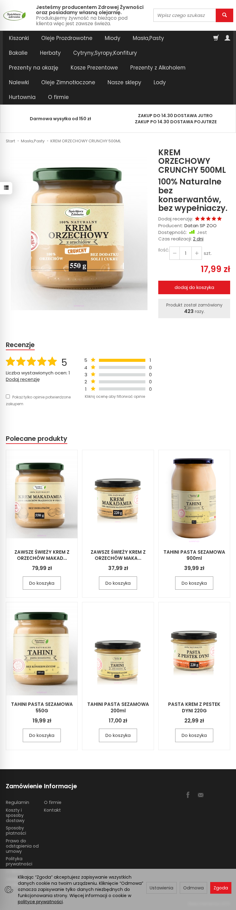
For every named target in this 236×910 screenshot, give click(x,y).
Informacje (60, 786)
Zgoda (221, 888)
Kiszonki (19, 38)
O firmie (58, 97)
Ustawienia (161, 888)
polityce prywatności (40, 902)
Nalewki (19, 82)
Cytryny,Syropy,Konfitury (105, 53)
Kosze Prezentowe (94, 67)
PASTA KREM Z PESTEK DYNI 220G (194, 707)
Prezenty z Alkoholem (158, 67)
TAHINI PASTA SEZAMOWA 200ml (118, 707)
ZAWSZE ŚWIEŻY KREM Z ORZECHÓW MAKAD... (41, 555)
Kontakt (52, 810)
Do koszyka (41, 583)
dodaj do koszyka (194, 287)
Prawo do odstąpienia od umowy (22, 846)
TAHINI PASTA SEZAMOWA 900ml (194, 555)
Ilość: (163, 250)
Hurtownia (22, 97)
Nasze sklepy (124, 82)
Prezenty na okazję (33, 67)
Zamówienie (23, 786)
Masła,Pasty (148, 38)
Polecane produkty (36, 438)
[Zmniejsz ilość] (196, 253)
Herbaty (50, 53)
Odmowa (193, 888)
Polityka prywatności (19, 861)
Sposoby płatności (16, 830)
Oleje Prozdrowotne (66, 38)
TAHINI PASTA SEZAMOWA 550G (42, 707)
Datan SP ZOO (200, 225)
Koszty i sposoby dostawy (15, 815)
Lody (160, 82)
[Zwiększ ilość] (174, 253)
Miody (112, 38)
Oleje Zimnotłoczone (68, 82)
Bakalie (18, 53)
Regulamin (17, 802)
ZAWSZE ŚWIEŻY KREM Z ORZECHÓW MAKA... (118, 555)
